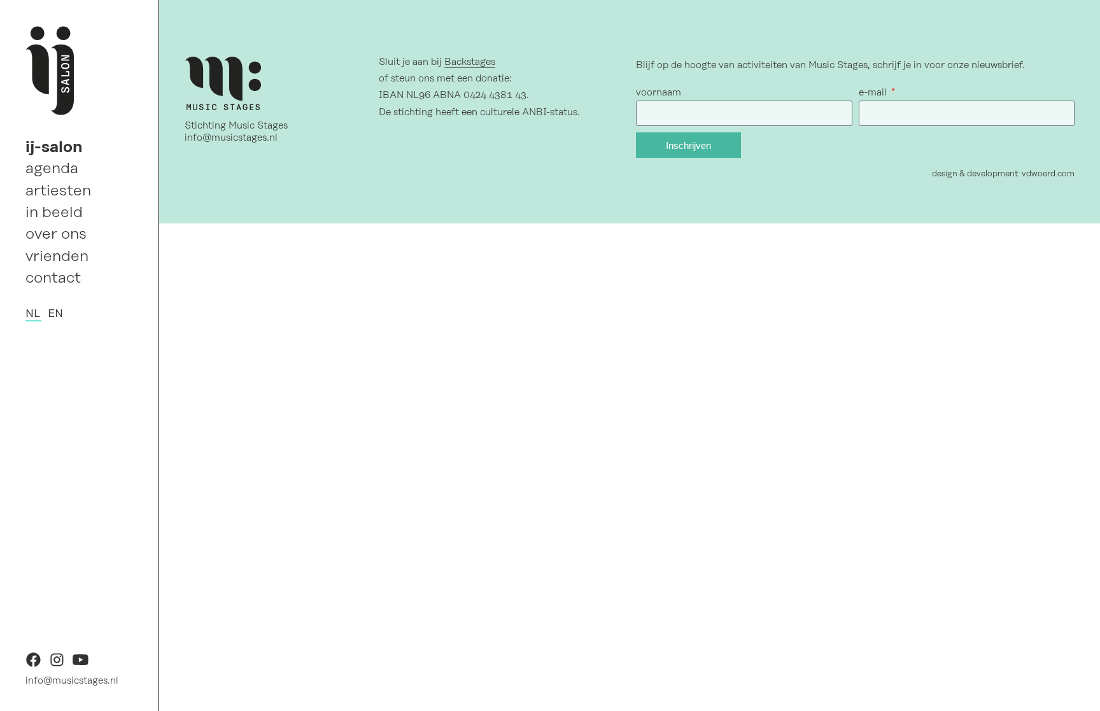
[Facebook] (33, 664)
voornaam (658, 92)
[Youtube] (80, 664)
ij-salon (54, 146)
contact (53, 277)
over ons (56, 233)
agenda (51, 168)
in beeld (54, 212)
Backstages (469, 61)
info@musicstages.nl (71, 680)
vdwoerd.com (1048, 173)
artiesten (58, 190)
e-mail (874, 92)
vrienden (56, 256)
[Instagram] (57, 664)
